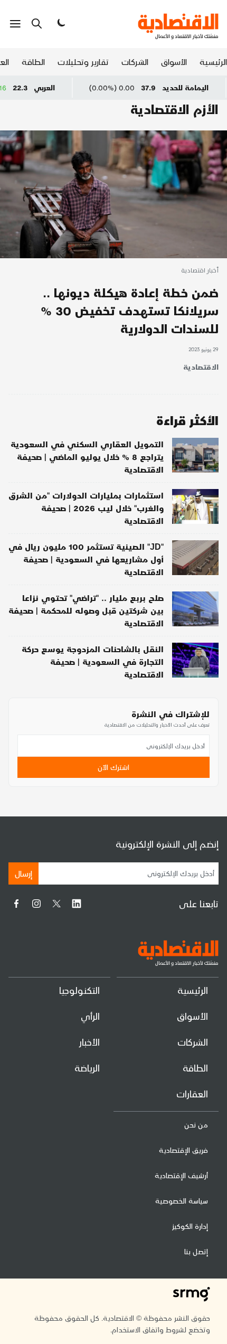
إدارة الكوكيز (190, 1225)
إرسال (23, 873)
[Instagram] (36, 903)
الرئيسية (213, 62)
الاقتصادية (201, 366)
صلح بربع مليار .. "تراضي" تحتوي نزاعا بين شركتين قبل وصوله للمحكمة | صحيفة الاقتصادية (86, 610)
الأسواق (174, 62)
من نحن (196, 1124)
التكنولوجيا (79, 989)
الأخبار (89, 1041)
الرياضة (87, 1067)
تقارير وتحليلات (83, 62)
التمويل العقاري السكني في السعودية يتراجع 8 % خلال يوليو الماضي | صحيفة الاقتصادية (87, 456)
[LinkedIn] (76, 903)
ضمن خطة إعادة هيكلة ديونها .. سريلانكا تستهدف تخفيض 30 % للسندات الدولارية (130, 310)
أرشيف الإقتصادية (181, 1175)
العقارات (192, 1093)
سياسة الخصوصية (181, 1200)
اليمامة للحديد (204, 87)
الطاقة (33, 62)
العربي (62, 87)
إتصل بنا (196, 1251)
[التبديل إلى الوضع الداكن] (60, 24)
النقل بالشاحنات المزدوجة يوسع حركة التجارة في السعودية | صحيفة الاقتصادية (93, 661)
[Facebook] (16, 903)
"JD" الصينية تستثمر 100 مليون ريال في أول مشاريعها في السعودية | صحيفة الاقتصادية (86, 559)
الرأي (90, 1015)
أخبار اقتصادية (200, 271)
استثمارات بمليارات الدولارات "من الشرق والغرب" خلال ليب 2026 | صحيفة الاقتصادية (86, 507)
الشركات (134, 62)
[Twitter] (56, 903)
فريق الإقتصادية (183, 1149)
